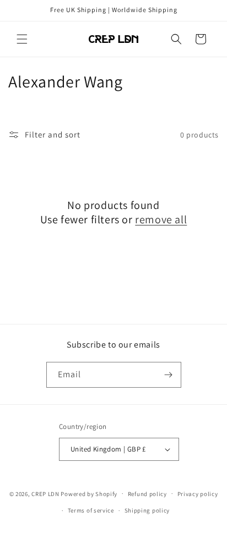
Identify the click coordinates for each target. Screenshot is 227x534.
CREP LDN (45, 493)
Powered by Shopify (89, 493)
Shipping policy (147, 510)
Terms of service (91, 510)
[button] (22, 39)
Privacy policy (197, 494)
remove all (161, 219)
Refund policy (147, 494)
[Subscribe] (168, 375)
